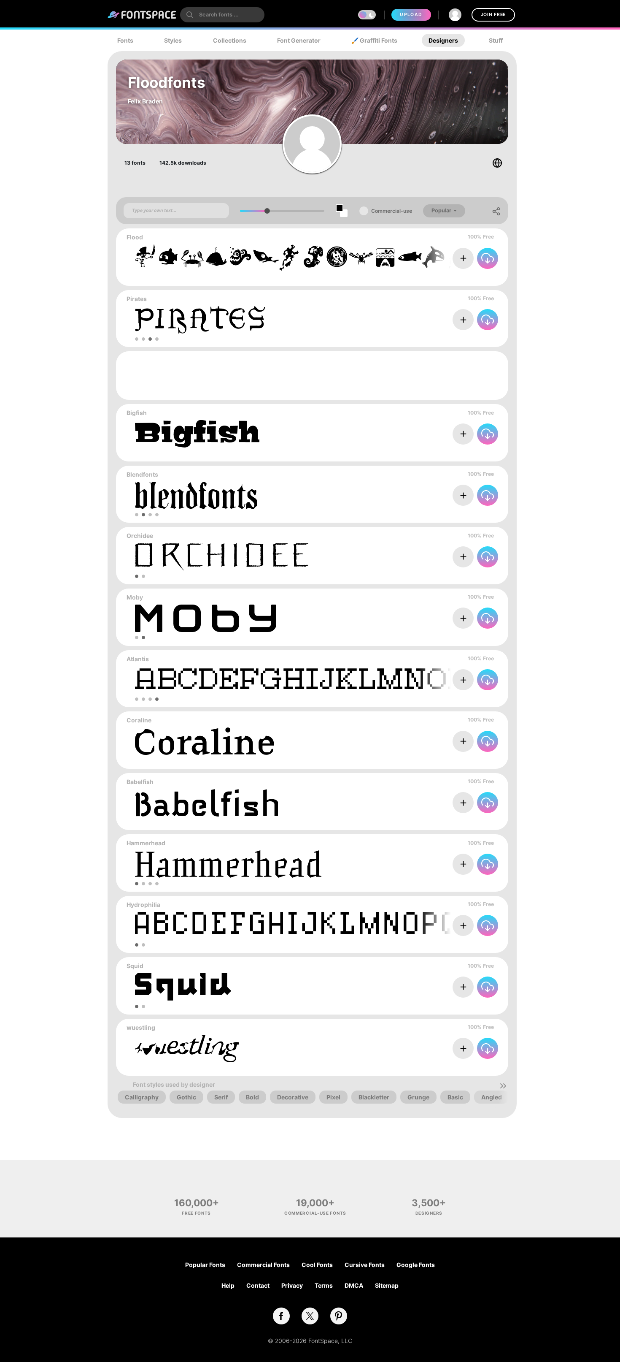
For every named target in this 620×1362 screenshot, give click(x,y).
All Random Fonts (473, 822)
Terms (324, 1285)
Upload (411, 14)
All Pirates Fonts (475, 339)
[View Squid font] (183, 987)
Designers (443, 40)
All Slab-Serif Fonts (471, 453)
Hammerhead (146, 843)
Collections (229, 40)
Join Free (493, 14)
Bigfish (137, 412)
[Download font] (487, 258)
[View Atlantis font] (346, 680)
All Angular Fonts (474, 1006)
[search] (222, 14)
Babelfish (140, 781)
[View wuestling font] (187, 1048)
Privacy (292, 1285)
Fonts (125, 40)
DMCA (354, 1285)
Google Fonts (415, 1264)
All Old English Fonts (469, 514)
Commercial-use (391, 211)
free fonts (196, 1212)
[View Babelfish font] (206, 803)
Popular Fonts (205, 1264)
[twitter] (310, 1316)
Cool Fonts (317, 1264)
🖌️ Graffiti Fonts (374, 40)
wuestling (141, 1027)
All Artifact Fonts (474, 760)
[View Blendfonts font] (196, 495)
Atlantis (138, 658)
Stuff (496, 40)
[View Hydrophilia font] (346, 925)
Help (228, 1285)
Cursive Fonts (365, 1264)
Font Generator (299, 40)
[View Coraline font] (204, 741)
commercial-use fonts (315, 1212)
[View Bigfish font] (197, 434)
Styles (173, 40)
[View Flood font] (325, 258)
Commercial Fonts (263, 1264)
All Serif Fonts (478, 883)
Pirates (137, 298)
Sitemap (387, 1285)
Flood (135, 237)
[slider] (267, 211)
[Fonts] (142, 14)
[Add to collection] (463, 258)
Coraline (139, 720)
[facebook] (281, 1316)
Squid (135, 965)
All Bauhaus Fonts (473, 637)
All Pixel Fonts (478, 699)
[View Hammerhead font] (228, 864)
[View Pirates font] (200, 320)
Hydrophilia (143, 904)
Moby (135, 597)
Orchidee (140, 535)
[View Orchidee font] (221, 556)
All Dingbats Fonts (472, 277)
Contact (258, 1285)
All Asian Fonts (477, 576)
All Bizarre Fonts (475, 1067)
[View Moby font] (205, 618)
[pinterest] (338, 1316)
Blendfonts (142, 474)
